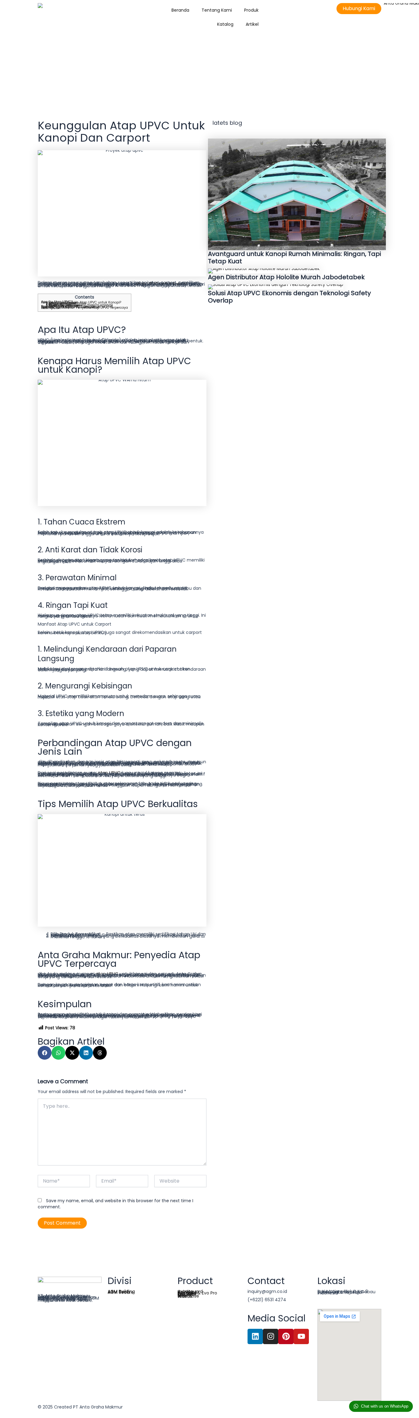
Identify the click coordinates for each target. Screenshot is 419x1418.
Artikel (252, 24)
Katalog (225, 24)
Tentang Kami (217, 10)
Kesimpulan (51, 308)
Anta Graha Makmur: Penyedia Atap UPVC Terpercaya (84, 307)
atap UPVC (109, 773)
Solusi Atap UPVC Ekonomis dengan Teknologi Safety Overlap (289, 297)
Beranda (180, 10)
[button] (45, 1053)
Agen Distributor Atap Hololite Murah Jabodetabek (286, 277)
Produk (251, 10)
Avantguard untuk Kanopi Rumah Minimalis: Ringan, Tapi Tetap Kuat (294, 257)
